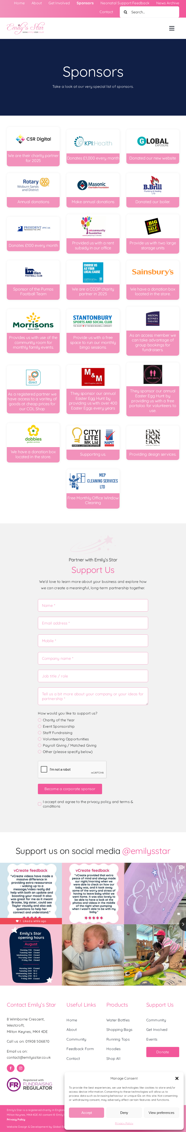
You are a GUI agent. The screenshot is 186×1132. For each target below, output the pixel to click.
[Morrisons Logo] (33, 311)
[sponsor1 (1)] (92, 471)
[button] (177, 1078)
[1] (152, 131)
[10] (33, 262)
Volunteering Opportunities (66, 739)
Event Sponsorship (59, 726)
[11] (33, 367)
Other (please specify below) (68, 751)
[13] (152, 216)
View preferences (161, 1113)
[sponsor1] (92, 427)
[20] (92, 367)
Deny (124, 1113)
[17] (152, 308)
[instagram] (20, 1068)
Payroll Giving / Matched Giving (69, 745)
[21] (152, 364)
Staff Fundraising (57, 732)
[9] (33, 425)
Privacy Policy (124, 1123)
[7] (33, 218)
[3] (92, 131)
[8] (92, 216)
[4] (33, 128)
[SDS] (152, 427)
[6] (92, 175)
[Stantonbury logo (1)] (92, 311)
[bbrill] (152, 175)
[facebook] (11, 1068)
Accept (86, 1113)
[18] (92, 262)
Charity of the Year (59, 720)
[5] (33, 175)
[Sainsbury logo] (152, 262)
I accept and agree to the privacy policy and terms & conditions (88, 803)
